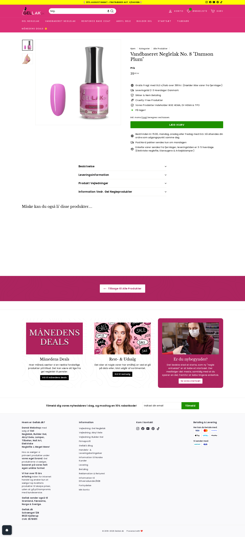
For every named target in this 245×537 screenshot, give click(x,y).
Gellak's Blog (86, 445)
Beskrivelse (86, 166)
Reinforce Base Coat (96, 21)
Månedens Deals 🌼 (34, 28)
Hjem (133, 48)
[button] (108, 11)
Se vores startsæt (191, 380)
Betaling (83, 469)
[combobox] (82, 11)
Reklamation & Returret (92, 473)
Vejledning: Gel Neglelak (92, 428)
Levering (83, 464)
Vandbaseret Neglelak (60, 21)
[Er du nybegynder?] (190, 338)
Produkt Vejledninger (93, 183)
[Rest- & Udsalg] (122, 338)
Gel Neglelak (31, 21)
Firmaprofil (84, 441)
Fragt (144, 117)
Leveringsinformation (94, 175)
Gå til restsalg (122, 374)
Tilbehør (183, 21)
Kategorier (144, 48)
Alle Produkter (160, 48)
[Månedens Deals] (54, 338)
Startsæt (164, 21)
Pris (132, 68)
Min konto (84, 489)
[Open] (7, 530)
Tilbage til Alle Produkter (124, 288)
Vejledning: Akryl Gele (90, 432)
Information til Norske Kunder (91, 459)
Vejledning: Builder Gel (91, 436)
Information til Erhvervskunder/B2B (89, 479)
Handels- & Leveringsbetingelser (90, 451)
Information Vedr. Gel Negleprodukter (105, 192)
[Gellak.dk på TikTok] (158, 428)
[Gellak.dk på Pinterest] (153, 428)
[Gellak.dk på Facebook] (142, 428)
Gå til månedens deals (54, 377)
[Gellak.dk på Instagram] (137, 428)
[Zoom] (78, 82)
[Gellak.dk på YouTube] (147, 428)
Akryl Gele (123, 21)
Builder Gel (144, 21)
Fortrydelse (85, 485)
